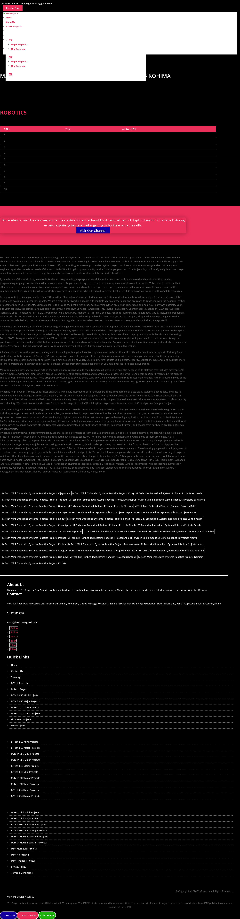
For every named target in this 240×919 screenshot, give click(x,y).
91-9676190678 (15, 613)
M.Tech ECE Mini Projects (25, 753)
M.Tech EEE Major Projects (25, 778)
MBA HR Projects (20, 854)
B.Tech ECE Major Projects (25, 747)
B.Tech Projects (19, 683)
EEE (10, 74)
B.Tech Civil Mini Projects (25, 790)
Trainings (16, 677)
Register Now (29, 915)
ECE (10, 57)
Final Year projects (21, 719)
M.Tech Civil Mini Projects (25, 812)
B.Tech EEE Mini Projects (24, 771)
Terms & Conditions (22, 872)
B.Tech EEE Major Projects (25, 765)
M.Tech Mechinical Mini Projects (29, 842)
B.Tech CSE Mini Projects (24, 695)
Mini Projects (18, 49)
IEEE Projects (18, 725)
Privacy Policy (18, 866)
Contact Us (17, 671)
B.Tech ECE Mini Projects (24, 741)
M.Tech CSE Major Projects (25, 713)
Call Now (10, 915)
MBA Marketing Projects (24, 848)
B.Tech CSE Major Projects (25, 701)
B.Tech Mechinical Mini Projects (28, 824)
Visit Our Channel (93, 230)
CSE (10, 40)
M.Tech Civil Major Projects (26, 818)
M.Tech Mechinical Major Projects (29, 836)
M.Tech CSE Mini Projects (25, 707)
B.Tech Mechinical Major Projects (29, 830)
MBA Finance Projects (23, 860)
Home (14, 665)
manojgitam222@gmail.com (22, 622)
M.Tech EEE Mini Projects (25, 784)
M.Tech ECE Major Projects (25, 759)
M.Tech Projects (20, 689)
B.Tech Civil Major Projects (25, 796)
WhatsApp (48, 915)
